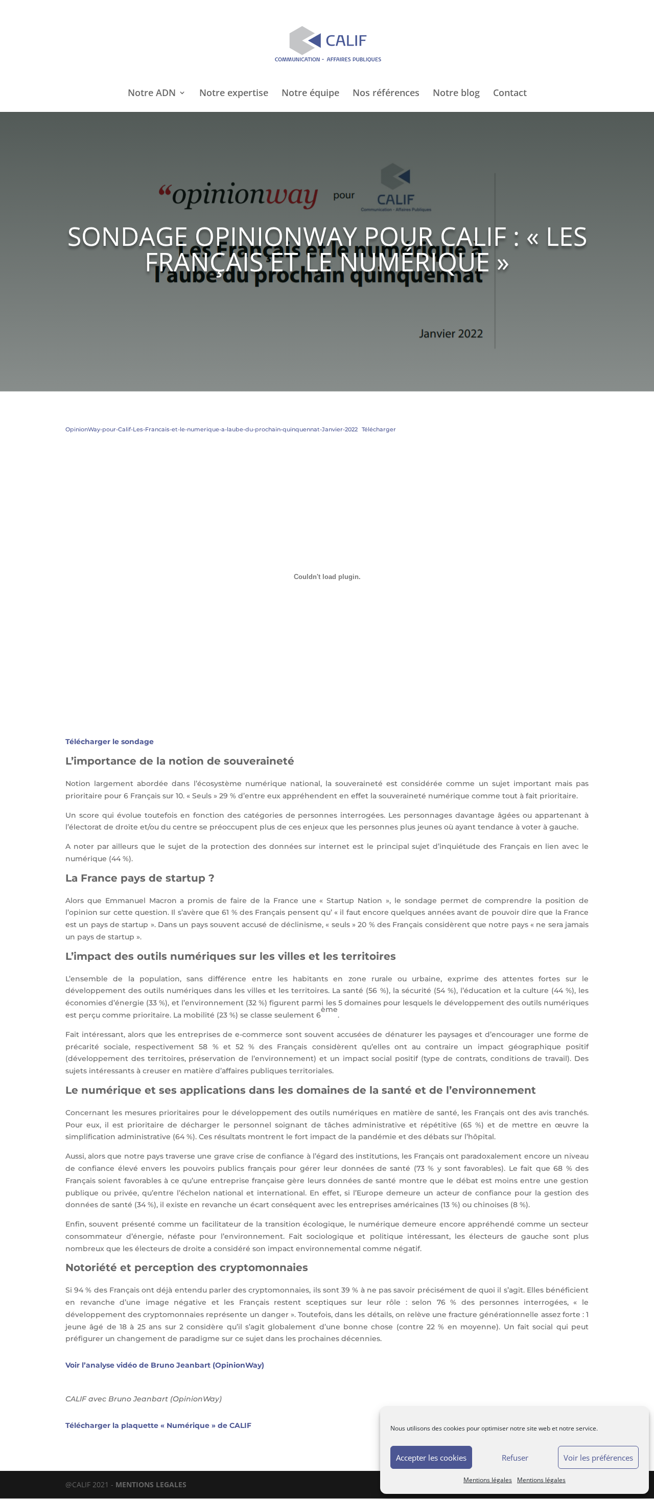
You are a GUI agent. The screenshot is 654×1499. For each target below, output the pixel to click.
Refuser (515, 1457)
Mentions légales (487, 1479)
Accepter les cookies (431, 1457)
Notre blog (456, 94)
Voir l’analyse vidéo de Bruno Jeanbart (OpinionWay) (164, 1365)
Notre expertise (233, 94)
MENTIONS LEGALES (150, 1484)
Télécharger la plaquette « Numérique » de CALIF (158, 1425)
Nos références (386, 94)
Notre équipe (310, 94)
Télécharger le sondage (109, 741)
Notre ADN (152, 94)
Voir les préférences (598, 1457)
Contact (510, 94)
